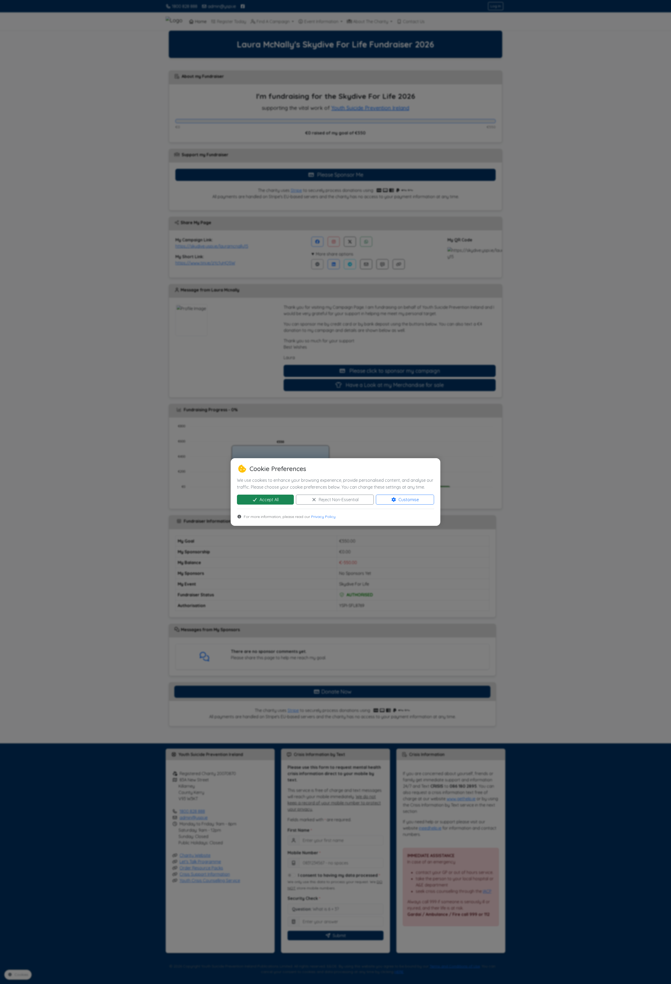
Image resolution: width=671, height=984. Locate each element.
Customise (408, 499)
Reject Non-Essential (338, 499)
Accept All (268, 499)
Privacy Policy (323, 516)
